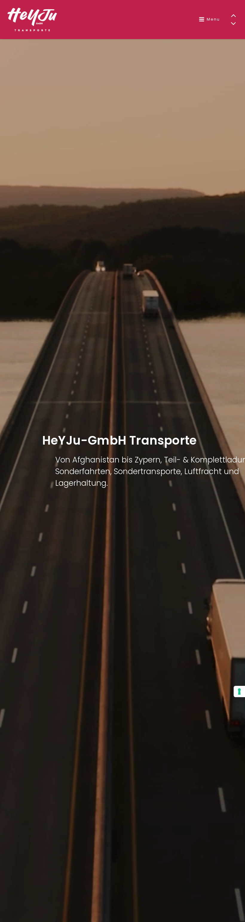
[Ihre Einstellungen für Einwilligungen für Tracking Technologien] (239, 691)
